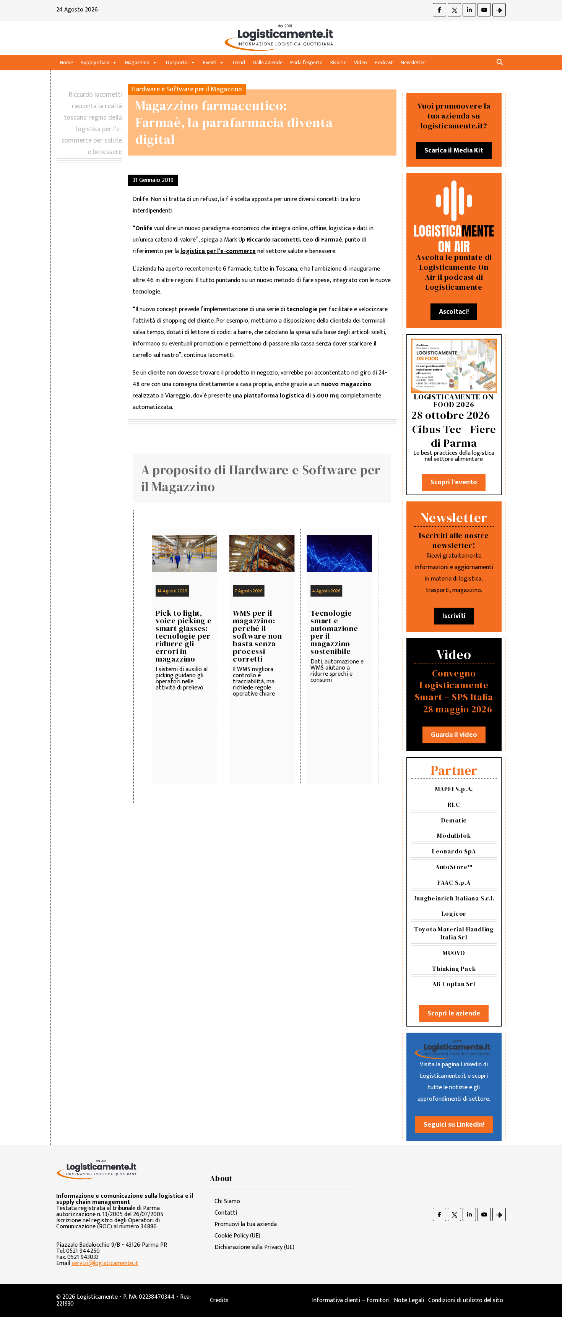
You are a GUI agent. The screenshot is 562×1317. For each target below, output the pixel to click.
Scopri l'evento (453, 482)
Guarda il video (454, 735)
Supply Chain (95, 62)
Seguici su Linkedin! (454, 1124)
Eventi (209, 62)
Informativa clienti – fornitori (351, 1300)
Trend (238, 62)
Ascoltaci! (454, 312)
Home (66, 62)
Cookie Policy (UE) (237, 1236)
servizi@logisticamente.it (104, 1263)
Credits (219, 1300)
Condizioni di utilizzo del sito (465, 1300)
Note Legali (409, 1300)
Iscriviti (454, 616)
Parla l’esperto (306, 62)
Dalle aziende (268, 62)
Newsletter (413, 62)
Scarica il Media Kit (453, 150)
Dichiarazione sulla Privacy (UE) (254, 1247)
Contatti (225, 1213)
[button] (500, 62)
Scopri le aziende (453, 1013)
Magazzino (137, 62)
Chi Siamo (227, 1201)
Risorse (338, 62)
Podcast (384, 62)
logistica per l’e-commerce (218, 251)
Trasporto (176, 62)
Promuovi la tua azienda (245, 1224)
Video (360, 62)
